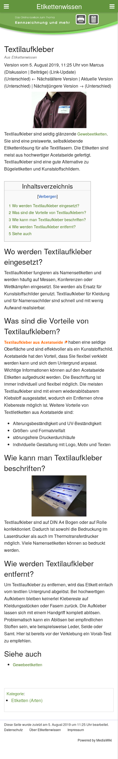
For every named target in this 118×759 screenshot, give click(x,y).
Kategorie (15, 693)
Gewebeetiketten (92, 134)
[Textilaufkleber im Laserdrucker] (59, 495)
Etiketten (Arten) (27, 700)
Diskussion (16, 72)
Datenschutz (13, 729)
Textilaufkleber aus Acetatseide (33, 342)
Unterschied (17, 79)
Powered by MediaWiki (95, 740)
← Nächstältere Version (55, 79)
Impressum (76, 729)
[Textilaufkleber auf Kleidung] (59, 109)
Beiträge (38, 72)
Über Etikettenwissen (45, 729)
